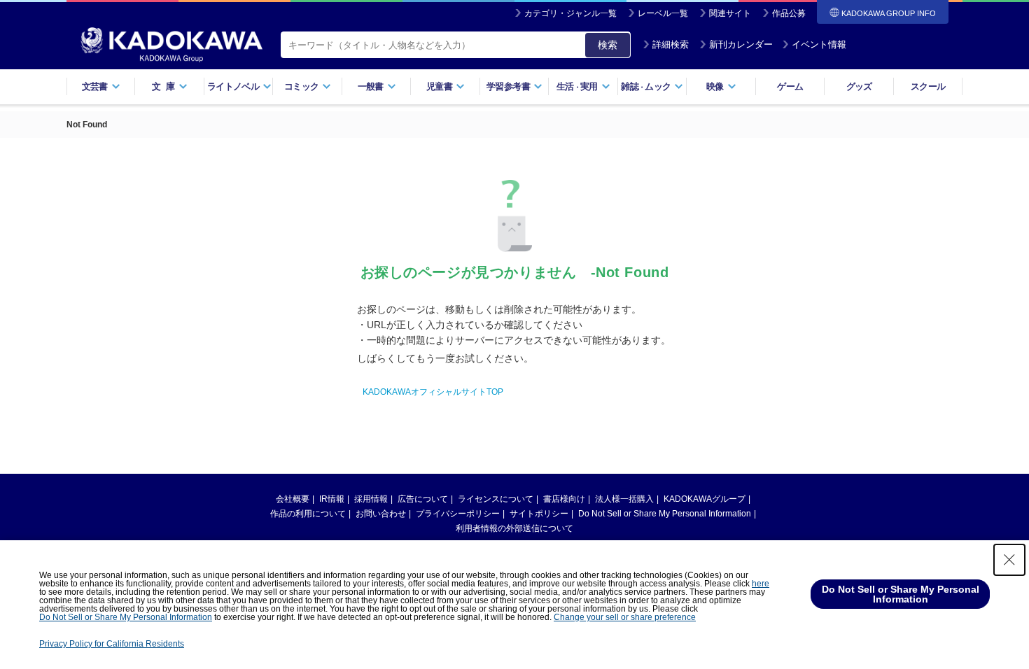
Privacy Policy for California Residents (111, 644)
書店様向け (564, 499)
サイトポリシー (539, 514)
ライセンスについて (495, 499)
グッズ (859, 86)
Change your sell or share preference (625, 617)
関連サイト (730, 13)
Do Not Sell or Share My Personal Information (664, 513)
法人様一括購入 (624, 499)
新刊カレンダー (741, 44)
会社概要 (292, 499)
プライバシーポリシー (458, 514)
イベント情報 (819, 44)
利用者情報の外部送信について (514, 528)
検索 (607, 44)
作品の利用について (308, 514)
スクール (928, 86)
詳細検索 (670, 44)
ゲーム (790, 86)
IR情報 (331, 499)
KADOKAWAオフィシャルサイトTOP (433, 392)
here (760, 583)
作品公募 (789, 13)
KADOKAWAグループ (705, 499)
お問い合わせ (381, 514)
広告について (423, 499)
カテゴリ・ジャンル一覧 (570, 13)
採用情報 (371, 499)
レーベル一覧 (663, 13)
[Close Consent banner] (1009, 559)
